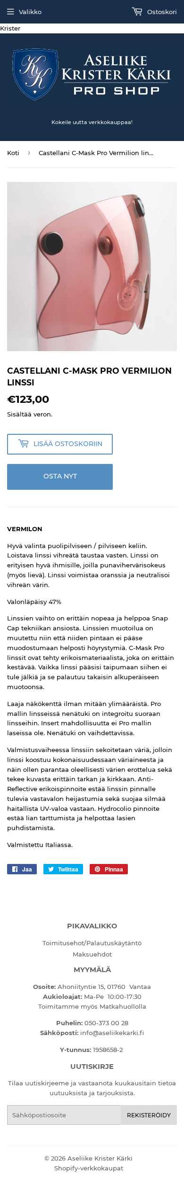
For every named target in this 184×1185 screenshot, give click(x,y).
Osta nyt (60, 476)
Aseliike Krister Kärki (100, 1158)
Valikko (30, 12)
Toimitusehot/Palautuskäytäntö (92, 943)
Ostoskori (161, 12)
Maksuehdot (92, 954)
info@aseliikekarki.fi (112, 1032)
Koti (13, 153)
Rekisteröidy (149, 1115)
